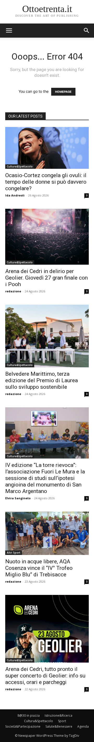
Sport (62, 721)
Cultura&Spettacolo (20, 166)
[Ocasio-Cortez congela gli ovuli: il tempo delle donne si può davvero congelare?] (47, 148)
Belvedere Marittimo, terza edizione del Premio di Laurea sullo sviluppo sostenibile (41, 380)
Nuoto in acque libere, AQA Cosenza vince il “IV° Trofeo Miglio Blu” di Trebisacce (39, 568)
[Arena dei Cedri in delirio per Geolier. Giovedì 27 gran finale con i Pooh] (47, 236)
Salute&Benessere (58, 726)
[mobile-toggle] (9, 31)
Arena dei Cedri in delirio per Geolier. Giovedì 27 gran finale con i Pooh (46, 277)
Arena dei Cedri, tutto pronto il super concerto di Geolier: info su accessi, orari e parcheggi (45, 675)
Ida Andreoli (15, 195)
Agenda (83, 726)
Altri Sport (13, 552)
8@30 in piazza (28, 715)
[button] (86, 31)
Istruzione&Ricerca (58, 715)
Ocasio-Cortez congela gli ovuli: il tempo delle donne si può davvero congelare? (45, 182)
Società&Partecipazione (22, 726)
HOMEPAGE (63, 92)
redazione (13, 291)
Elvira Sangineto (18, 498)
